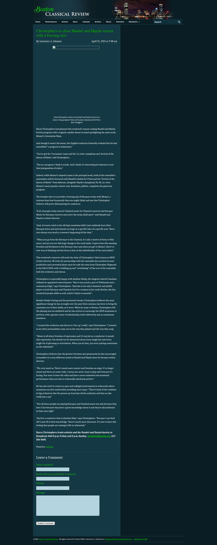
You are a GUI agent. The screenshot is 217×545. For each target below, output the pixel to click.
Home (37, 22)
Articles (65, 22)
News (75, 22)
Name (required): (45, 464)
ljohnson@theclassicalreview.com (118, 539)
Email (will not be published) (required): (56, 474)
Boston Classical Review (65, 9)
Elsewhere (133, 22)
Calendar (86, 22)
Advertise (120, 22)
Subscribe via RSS (140, 539)
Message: (40, 492)
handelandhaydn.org (99, 436)
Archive (98, 22)
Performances (51, 22)
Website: (40, 483)
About (108, 22)
